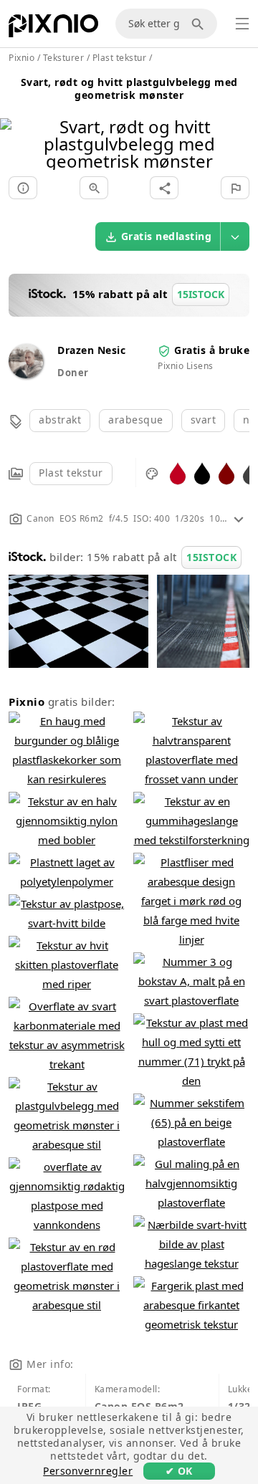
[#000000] (202, 472)
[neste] (242, 126)
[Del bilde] (164, 187)
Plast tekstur (71, 472)
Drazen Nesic (91, 350)
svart (203, 419)
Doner (73, 372)
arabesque (135, 419)
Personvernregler (88, 1471)
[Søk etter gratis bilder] (199, 23)
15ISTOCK (211, 557)
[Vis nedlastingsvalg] (235, 236)
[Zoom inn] (94, 187)
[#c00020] (177, 472)
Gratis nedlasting (166, 236)
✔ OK (179, 1471)
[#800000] (226, 472)
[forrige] (16, 126)
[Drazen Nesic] (26, 374)
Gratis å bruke (211, 350)
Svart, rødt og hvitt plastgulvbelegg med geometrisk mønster (129, 88)
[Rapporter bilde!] (235, 187)
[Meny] (242, 24)
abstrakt (60, 419)
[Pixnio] (53, 28)
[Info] (23, 187)
